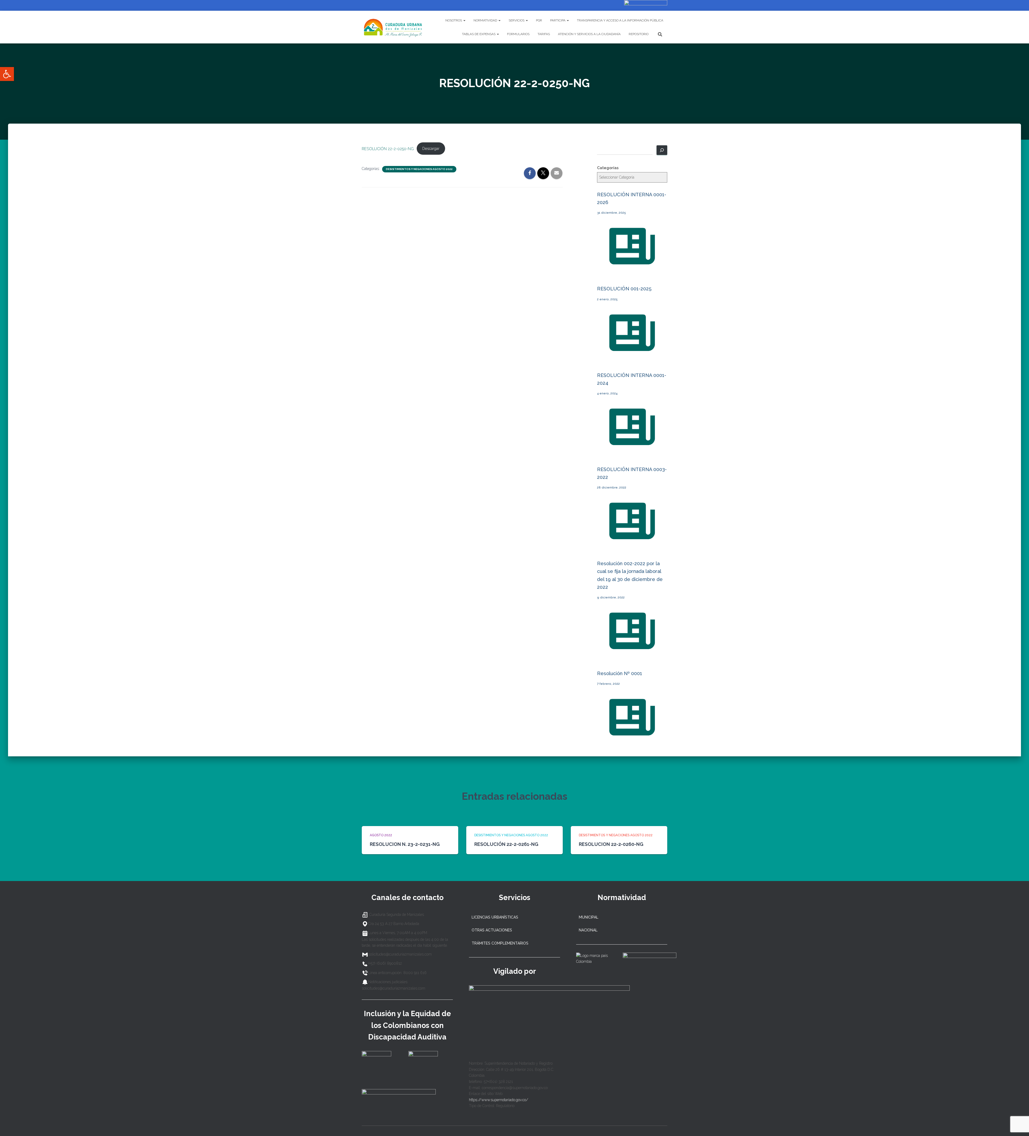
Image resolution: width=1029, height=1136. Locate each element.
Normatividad (486, 20)
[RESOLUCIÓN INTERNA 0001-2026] (632, 270)
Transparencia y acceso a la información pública (620, 20)
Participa (558, 20)
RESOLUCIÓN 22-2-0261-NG (506, 844)
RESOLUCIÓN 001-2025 (624, 288)
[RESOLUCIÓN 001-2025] (632, 357)
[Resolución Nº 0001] (632, 741)
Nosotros (454, 20)
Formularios (518, 34)
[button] (7, 74)
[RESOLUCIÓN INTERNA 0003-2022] (632, 545)
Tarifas (544, 34)
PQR (539, 20)
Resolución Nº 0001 (619, 673)
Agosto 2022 (381, 835)
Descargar (430, 148)
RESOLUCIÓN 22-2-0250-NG (388, 148)
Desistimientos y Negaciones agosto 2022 (419, 169)
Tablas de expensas (479, 34)
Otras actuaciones (492, 930)
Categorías (607, 168)
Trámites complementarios (500, 943)
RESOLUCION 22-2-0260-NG (611, 844)
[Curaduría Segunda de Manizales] (393, 27)
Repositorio (638, 34)
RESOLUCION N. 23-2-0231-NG (405, 844)
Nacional (588, 930)
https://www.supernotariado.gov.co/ (498, 1100)
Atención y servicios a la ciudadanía (589, 34)
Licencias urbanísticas (495, 917)
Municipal (588, 917)
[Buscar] (662, 150)
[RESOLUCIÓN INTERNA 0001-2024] (632, 451)
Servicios (517, 20)
